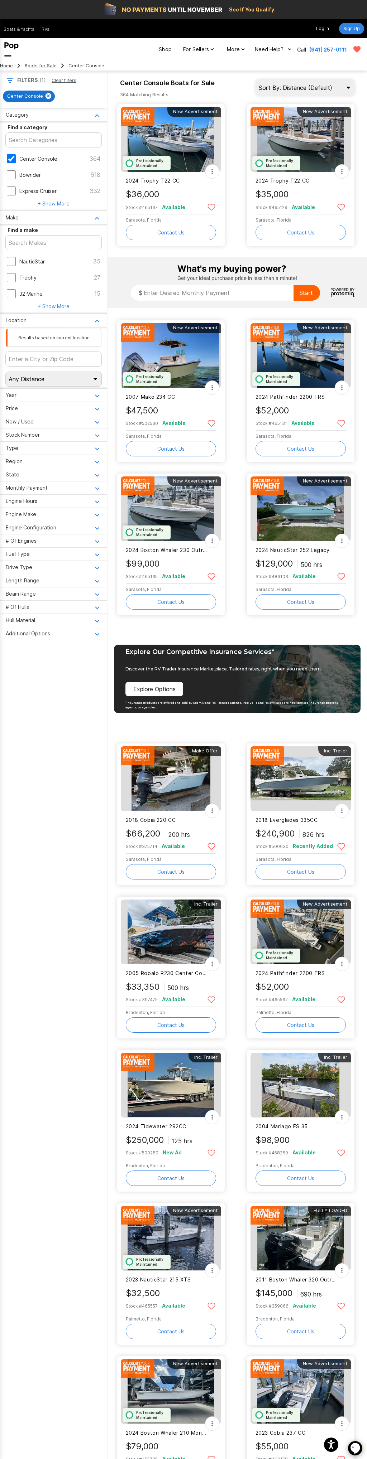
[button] (331, 1445)
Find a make (23, 230)
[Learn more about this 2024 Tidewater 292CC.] (171, 1085)
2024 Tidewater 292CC (156, 1126)
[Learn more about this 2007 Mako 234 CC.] (171, 355)
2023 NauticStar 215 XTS (158, 1279)
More (233, 49)
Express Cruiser (38, 191)
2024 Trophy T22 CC (153, 181)
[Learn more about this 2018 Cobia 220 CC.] (171, 778)
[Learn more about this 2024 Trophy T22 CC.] (171, 139)
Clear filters (64, 80)
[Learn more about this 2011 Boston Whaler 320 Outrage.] (301, 1238)
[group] (29, 96)
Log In (322, 28)
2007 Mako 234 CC (150, 397)
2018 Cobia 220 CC (151, 820)
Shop (165, 49)
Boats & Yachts (19, 29)
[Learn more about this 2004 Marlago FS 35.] (301, 1085)
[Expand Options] (212, 171)
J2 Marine (31, 294)
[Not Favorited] (211, 206)
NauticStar (32, 261)
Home (6, 65)
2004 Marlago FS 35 (282, 1126)
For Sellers (196, 49)
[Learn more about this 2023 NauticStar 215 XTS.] (171, 1238)
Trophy (28, 278)
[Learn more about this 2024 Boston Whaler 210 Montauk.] (171, 1391)
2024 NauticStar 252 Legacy (293, 550)
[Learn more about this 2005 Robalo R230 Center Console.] (171, 932)
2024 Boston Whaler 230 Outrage (166, 550)
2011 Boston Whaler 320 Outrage (296, 1279)
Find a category (27, 127)
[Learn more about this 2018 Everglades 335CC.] (301, 778)
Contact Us (171, 232)
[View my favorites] (357, 49)
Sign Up (351, 28)
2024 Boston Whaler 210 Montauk (166, 1433)
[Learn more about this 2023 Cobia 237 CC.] (301, 1391)
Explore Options (154, 689)
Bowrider (30, 175)
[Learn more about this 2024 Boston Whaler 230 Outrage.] (171, 508)
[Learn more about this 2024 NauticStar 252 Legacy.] (301, 508)
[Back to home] (11, 49)
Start (306, 292)
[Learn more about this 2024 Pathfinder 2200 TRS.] (301, 355)
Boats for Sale (41, 65)
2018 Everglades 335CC (287, 820)
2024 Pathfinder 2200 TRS (290, 397)
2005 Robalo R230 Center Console (166, 973)
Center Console (38, 159)
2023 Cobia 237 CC (281, 1433)
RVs (45, 29)
